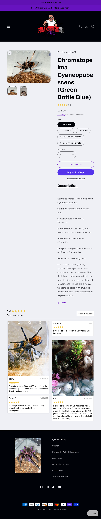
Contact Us (57, 471)
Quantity (61, 149)
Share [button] (63, 303)
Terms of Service (60, 477)
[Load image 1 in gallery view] (12, 91)
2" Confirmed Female (70, 137)
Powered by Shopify (60, 509)
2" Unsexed (66, 131)
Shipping (61, 115)
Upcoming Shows (60, 464)
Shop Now (57, 458)
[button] (8, 26)
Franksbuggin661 (46, 509)
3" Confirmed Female (70, 143)
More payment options (76, 179)
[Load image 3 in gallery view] (23, 91)
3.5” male (83, 131)
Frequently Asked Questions (65, 452)
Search (55, 446)
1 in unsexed (66, 124)
